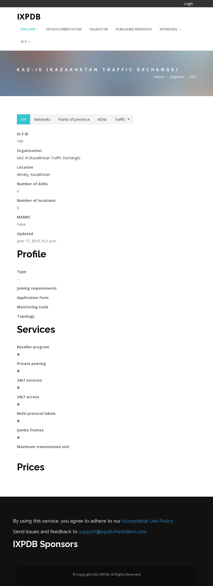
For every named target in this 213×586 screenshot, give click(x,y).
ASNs (102, 119)
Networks (42, 119)
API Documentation (64, 29)
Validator (98, 29)
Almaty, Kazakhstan (33, 174)
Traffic (120, 119)
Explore (28, 29)
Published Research (134, 29)
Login (188, 3)
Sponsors (168, 29)
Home (159, 76)
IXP (193, 76)
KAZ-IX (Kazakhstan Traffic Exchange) (48, 157)
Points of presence (74, 119)
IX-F (24, 42)
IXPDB (29, 16)
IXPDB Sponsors (45, 544)
